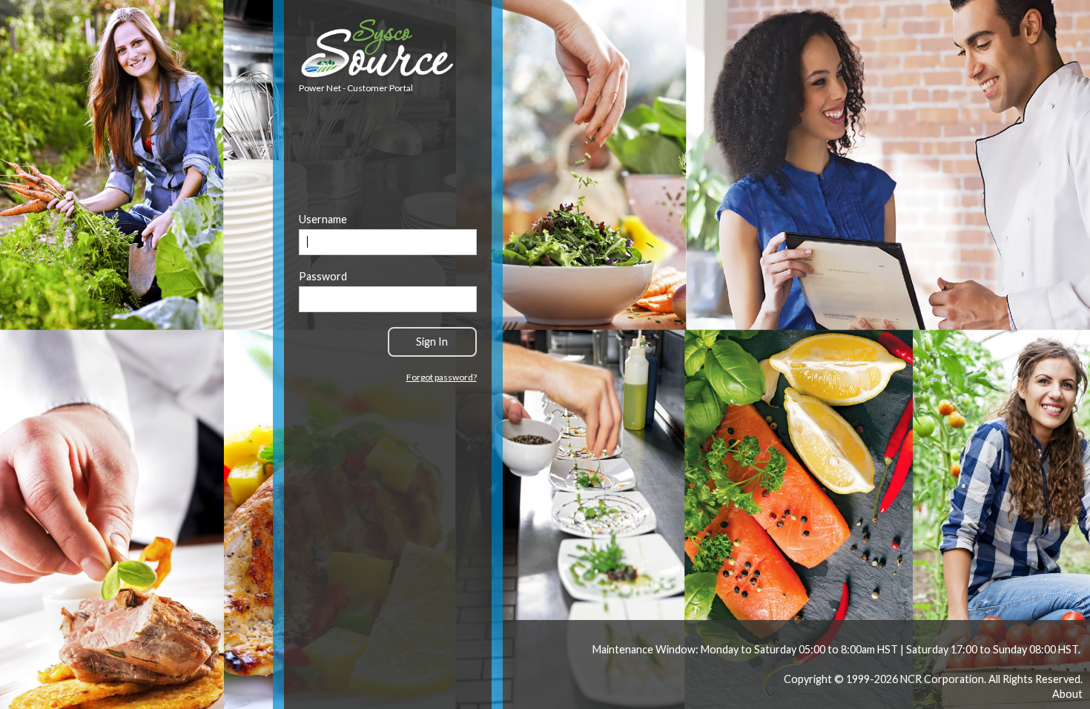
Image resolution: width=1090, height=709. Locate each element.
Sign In (432, 341)
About (1067, 693)
